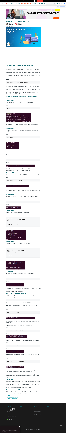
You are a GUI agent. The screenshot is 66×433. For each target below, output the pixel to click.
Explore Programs (37, 411)
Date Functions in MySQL (13, 397)
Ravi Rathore (19, 24)
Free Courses (18, 3)
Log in (58, 3)
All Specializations (41, 3)
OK (19, 426)
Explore (12, 3)
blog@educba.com (61, 6)
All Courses (34, 3)
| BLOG (5, 3)
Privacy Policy (3, 431)
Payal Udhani (11, 24)
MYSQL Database (11, 400)
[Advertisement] (51, 33)
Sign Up (62, 3)
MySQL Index (10, 395)
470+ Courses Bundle (26, 3)
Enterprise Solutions (38, 408)
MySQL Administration (12, 398)
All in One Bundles (37, 414)
